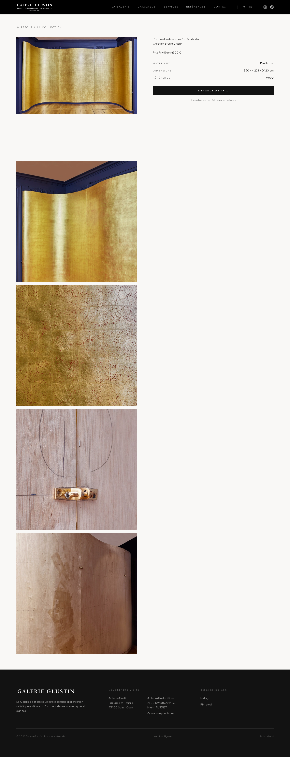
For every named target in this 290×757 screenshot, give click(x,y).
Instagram (207, 698)
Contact (221, 6)
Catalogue (147, 6)
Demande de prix (213, 90)
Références (196, 6)
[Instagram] (265, 7)
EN (250, 7)
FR (244, 7)
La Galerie (120, 6)
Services (171, 6)
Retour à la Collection (41, 27)
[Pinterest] (272, 7)
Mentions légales (162, 736)
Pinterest (206, 704)
